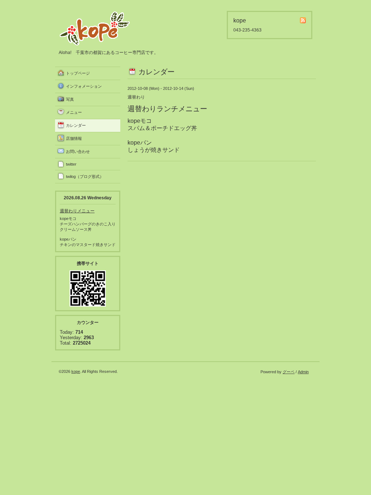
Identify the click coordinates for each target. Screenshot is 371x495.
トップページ (78, 73)
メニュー (74, 112)
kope (75, 371)
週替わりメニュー (77, 210)
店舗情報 (74, 138)
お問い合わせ (78, 151)
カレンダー (76, 125)
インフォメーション (84, 86)
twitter (71, 164)
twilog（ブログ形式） (85, 176)
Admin (303, 372)
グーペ (289, 372)
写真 (70, 99)
